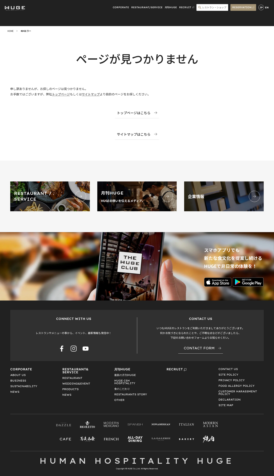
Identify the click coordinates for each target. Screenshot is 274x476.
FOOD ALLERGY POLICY (236, 386)
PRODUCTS (70, 389)
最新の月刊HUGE (125, 375)
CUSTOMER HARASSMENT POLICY (237, 393)
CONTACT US (228, 369)
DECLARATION (229, 399)
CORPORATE (121, 7)
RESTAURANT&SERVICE (75, 370)
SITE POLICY (228, 374)
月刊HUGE (171, 7)
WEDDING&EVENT (76, 383)
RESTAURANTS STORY (130, 394)
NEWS (14, 391)
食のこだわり (122, 388)
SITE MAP (225, 405)
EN (267, 7)
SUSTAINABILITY (23, 386)
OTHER (119, 400)
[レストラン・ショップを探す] (212, 7)
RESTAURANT (72, 378)
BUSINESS (18, 380)
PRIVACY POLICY (231, 380)
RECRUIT (174, 369)
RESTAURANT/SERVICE (147, 7)
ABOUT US (18, 375)
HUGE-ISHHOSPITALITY (124, 382)
